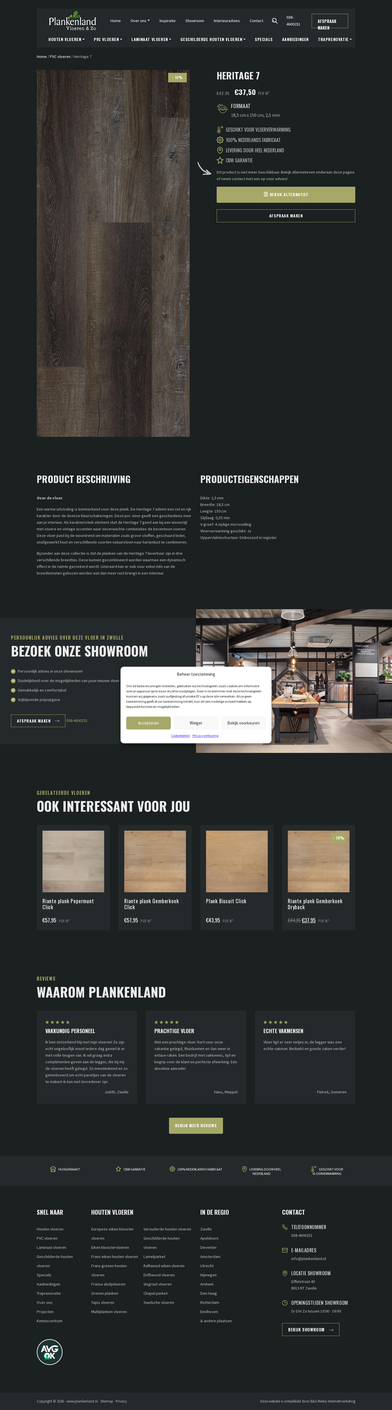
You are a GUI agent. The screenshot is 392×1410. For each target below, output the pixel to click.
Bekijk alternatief (289, 194)
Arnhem (207, 1284)
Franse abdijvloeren (108, 1284)
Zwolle (206, 1229)
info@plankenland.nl (308, 1258)
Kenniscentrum (50, 1320)
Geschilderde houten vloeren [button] (211, 39)
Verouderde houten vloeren (167, 1229)
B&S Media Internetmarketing (333, 1401)
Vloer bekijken (73, 847)
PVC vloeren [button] (106, 39)
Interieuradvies (227, 20)
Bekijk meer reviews (196, 1125)
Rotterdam (209, 1302)
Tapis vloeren (102, 1302)
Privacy (121, 1401)
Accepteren (148, 723)
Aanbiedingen (295, 39)
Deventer (208, 1247)
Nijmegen (208, 1274)
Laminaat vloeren (51, 1247)
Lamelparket (154, 1256)
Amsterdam (210, 1256)
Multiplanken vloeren (109, 1311)
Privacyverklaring (205, 735)
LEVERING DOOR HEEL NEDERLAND (265, 1171)
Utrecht (207, 1265)
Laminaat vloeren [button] (149, 39)
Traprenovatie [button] (333, 39)
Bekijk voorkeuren (243, 723)
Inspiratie (168, 20)
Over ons (45, 1302)
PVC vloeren (60, 56)
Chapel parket (155, 1293)
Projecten (45, 1311)
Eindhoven (209, 1311)
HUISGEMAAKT (69, 1169)
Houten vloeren (50, 1229)
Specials (264, 39)
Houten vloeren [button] (64, 39)
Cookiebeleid (180, 735)
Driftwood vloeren (159, 1274)
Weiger (196, 723)
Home (115, 20)
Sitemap (106, 1401)
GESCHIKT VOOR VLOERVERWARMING (328, 1171)
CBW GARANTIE (134, 1169)
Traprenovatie (49, 1293)
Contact (256, 20)
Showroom (194, 20)
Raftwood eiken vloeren (164, 1265)
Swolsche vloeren (158, 1302)
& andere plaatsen (216, 1320)
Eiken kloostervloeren (110, 1247)
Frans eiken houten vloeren (114, 1256)
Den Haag (208, 1293)
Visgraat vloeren (157, 1284)
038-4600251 (293, 20)
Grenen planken (104, 1293)
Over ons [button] (138, 20)
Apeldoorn (209, 1238)
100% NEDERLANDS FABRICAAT (199, 1169)
